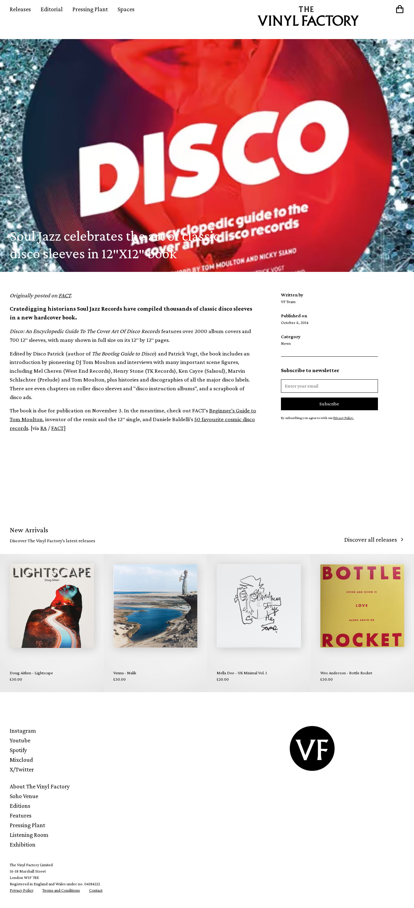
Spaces (126, 9)
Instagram (23, 730)
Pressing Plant (90, 9)
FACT (57, 428)
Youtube (20, 740)
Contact (95, 890)
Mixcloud (21, 759)
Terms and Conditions (61, 890)
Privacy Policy (21, 890)
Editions (20, 805)
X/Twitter (22, 769)
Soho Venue (24, 796)
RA (43, 428)
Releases (20, 9)
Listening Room (29, 834)
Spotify (18, 750)
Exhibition (22, 844)
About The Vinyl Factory (40, 786)
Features (21, 815)
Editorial (52, 9)
